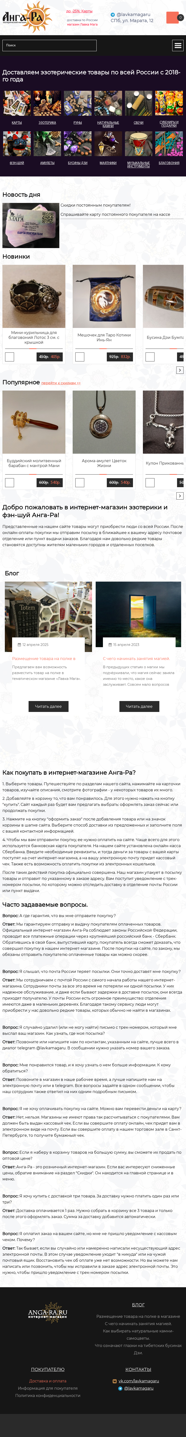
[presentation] (180, 370)
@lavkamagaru (139, 1388)
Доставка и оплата (47, 1381)
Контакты (138, 1369)
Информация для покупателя (48, 1388)
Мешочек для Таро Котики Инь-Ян (104, 337)
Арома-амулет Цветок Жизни (104, 463)
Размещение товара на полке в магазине (138, 1316)
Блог (138, 1305)
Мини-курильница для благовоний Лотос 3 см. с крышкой (33, 337)
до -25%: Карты (79, 11)
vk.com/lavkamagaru (139, 1381)
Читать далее (48, 706)
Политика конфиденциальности (47, 1395)
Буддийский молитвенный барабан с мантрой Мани (34, 463)
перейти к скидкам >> (61, 383)
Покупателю (48, 1369)
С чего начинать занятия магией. (138, 1323)
